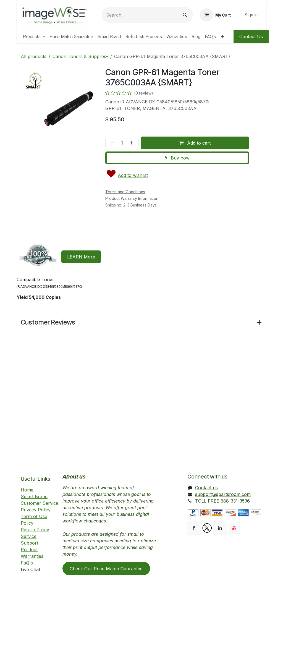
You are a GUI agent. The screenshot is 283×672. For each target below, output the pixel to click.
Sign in (251, 14)
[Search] (185, 15)
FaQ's (27, 563)
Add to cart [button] (198, 143)
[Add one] (132, 143)
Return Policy (35, 529)
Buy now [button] (179, 158)
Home (27, 490)
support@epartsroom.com (223, 494)
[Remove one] (111, 143)
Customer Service (39, 503)
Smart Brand (34, 496)
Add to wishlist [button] (133, 175)
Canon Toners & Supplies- (80, 56)
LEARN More (81, 257)
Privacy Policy (36, 510)
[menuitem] (34, 36)
